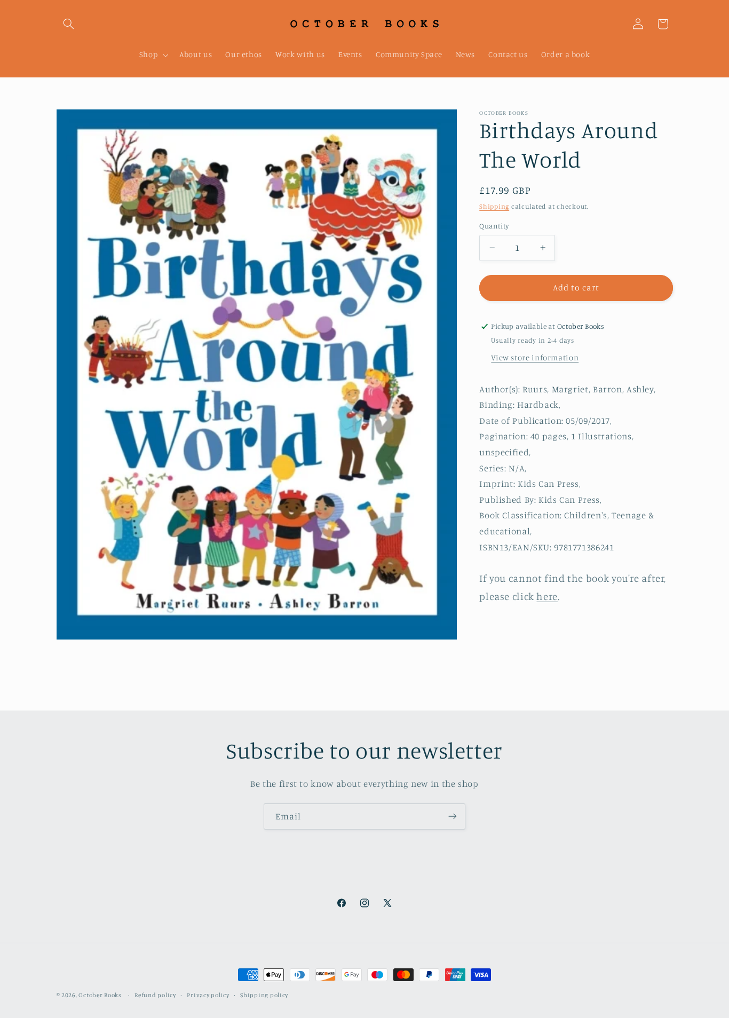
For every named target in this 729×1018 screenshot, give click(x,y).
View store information (535, 357)
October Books (100, 995)
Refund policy (155, 995)
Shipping (494, 206)
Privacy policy (208, 995)
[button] (69, 24)
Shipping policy (264, 995)
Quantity (494, 226)
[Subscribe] (452, 816)
